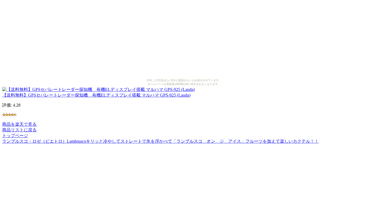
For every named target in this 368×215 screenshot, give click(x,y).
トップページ (15, 135)
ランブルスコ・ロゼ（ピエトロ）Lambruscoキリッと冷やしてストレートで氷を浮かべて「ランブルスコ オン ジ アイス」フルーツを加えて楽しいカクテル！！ (160, 141)
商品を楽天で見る (19, 124)
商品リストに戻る (19, 130)
